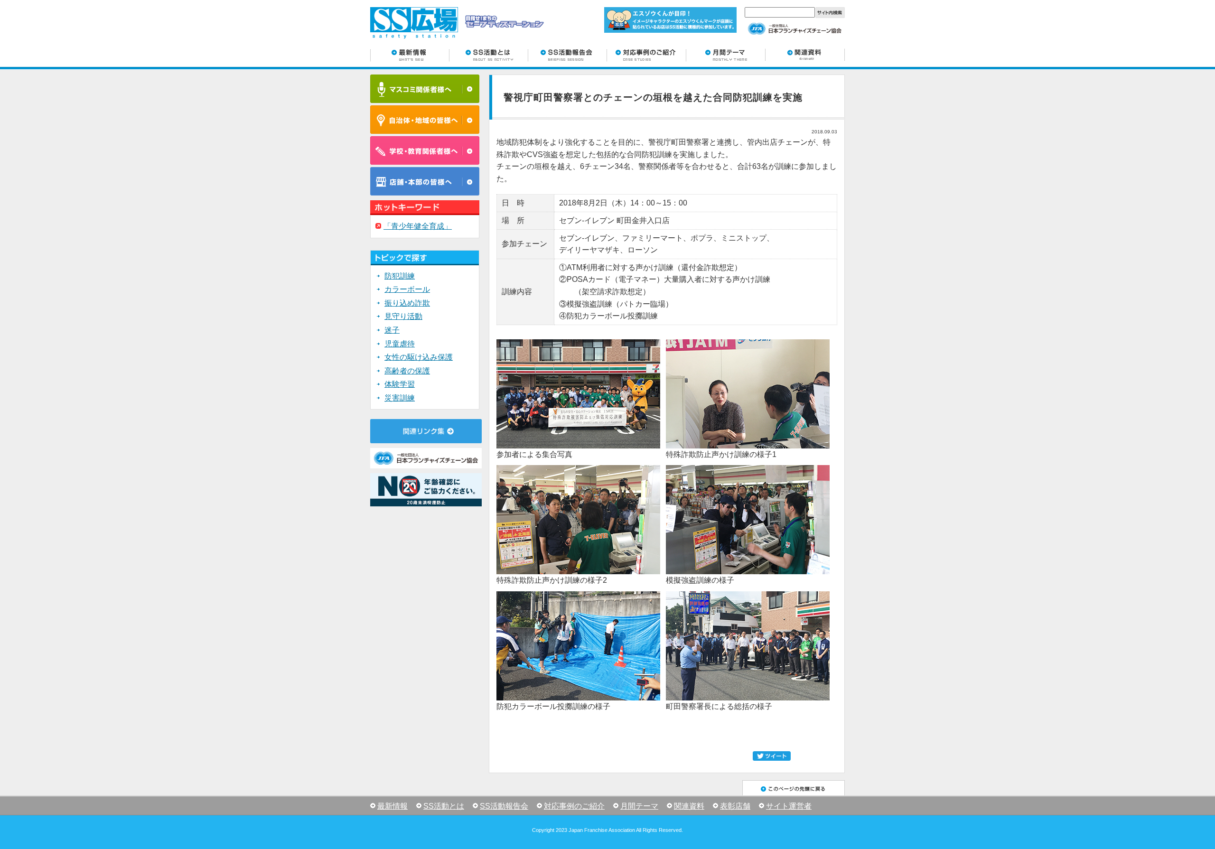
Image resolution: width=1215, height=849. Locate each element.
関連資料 (689, 806)
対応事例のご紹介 (574, 806)
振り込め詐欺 (407, 303)
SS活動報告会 (504, 806)
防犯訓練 (399, 276)
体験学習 (399, 384)
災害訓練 (399, 398)
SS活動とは (443, 806)
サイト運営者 (789, 806)
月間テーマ (639, 806)
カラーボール (407, 289)
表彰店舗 (735, 806)
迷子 (392, 330)
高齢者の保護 (407, 371)
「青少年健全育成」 (417, 226)
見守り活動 (403, 316)
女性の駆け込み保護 (418, 357)
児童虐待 (399, 344)
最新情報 (392, 806)
